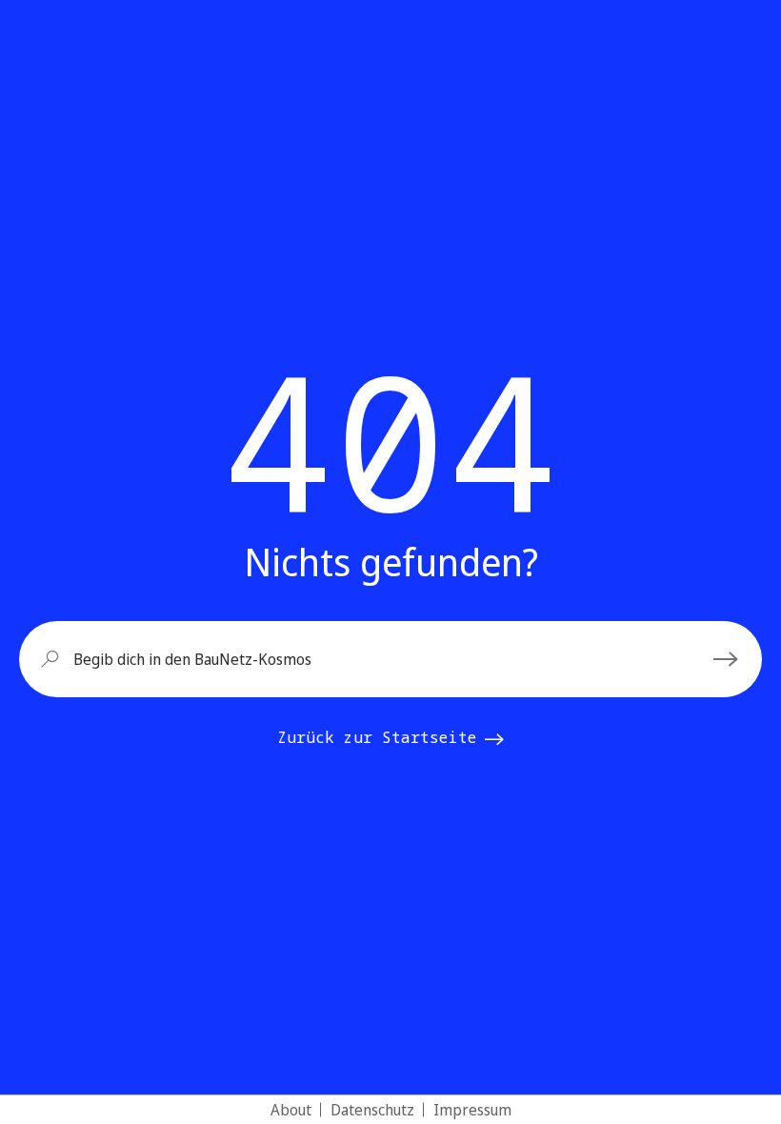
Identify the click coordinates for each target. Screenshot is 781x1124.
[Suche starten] (728, 659)
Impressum (472, 1109)
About (290, 1109)
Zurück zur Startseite (377, 737)
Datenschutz (372, 1109)
